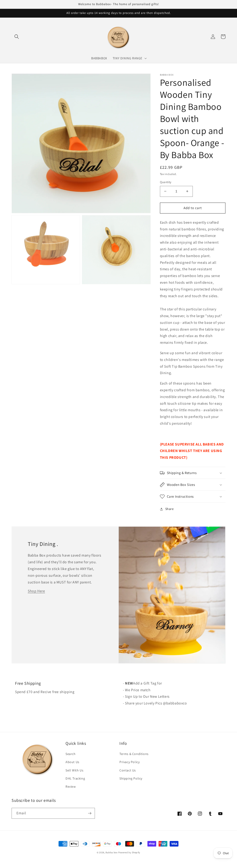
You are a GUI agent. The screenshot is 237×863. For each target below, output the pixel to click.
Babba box (111, 852)
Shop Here (36, 591)
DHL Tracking (75, 778)
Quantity (166, 182)
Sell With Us (74, 770)
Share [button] (169, 509)
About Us (72, 762)
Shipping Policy (130, 778)
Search (70, 754)
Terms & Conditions (134, 754)
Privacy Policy (129, 762)
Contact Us (127, 770)
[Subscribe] (89, 813)
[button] (17, 37)
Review (70, 786)
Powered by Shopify (129, 852)
